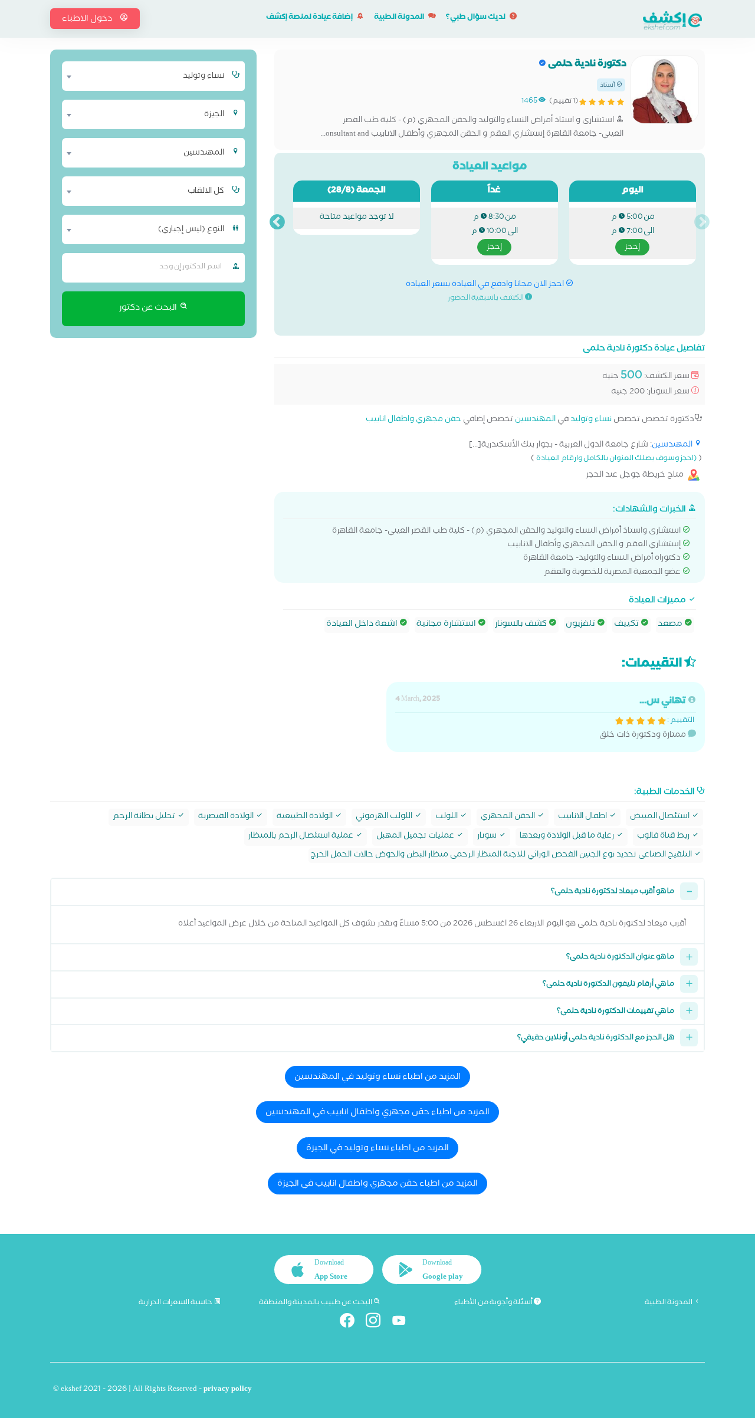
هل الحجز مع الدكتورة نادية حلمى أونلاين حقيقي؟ (595, 1038)
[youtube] (404, 1322)
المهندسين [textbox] (203, 153)
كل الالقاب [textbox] (206, 192)
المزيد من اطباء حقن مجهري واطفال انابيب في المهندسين (377, 1113)
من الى (633, 233)
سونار (487, 836)
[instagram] (378, 1322)
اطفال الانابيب (583, 817)
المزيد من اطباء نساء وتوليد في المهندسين (377, 1077)
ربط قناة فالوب (664, 836)
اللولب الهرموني (385, 817)
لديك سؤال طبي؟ (476, 18)
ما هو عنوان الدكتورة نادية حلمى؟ (620, 957)
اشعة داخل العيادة (362, 624)
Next (277, 222)
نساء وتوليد (591, 420)
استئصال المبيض (660, 817)
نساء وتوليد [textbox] (203, 77)
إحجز (632, 248)
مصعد (671, 624)
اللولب (447, 817)
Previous (702, 222)
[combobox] (146, 76)
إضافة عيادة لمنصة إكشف (310, 18)
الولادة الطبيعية (305, 817)
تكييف (627, 624)
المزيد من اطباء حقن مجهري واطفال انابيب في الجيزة (377, 1184)
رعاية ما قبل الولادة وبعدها (568, 836)
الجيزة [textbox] (214, 115)
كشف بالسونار (522, 624)
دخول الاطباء (88, 19)
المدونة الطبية (399, 18)
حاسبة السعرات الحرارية (176, 1303)
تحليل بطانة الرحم (145, 817)
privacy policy (227, 1390)
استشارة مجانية (447, 624)
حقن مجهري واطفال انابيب (413, 420)
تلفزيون (581, 624)
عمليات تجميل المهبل (416, 836)
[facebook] (352, 1322)
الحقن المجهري (509, 817)
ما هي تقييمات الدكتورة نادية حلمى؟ (615, 1012)
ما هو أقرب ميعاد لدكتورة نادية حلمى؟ (612, 892)
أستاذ (608, 85)
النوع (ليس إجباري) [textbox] (191, 230)
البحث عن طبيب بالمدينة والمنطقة (316, 1303)
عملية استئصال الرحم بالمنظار (301, 836)
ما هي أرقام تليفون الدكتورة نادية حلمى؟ (608, 985)
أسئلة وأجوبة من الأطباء (494, 1303)
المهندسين (535, 420)
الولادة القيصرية (226, 817)
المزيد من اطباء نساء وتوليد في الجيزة (377, 1149)
